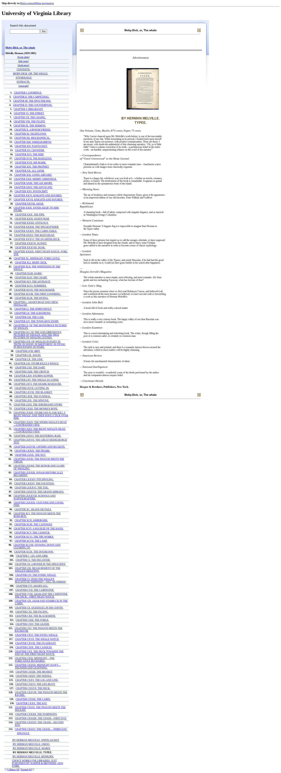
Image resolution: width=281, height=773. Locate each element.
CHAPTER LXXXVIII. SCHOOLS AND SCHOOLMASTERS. (35, 497)
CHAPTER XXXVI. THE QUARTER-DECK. (37, 239)
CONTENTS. (23, 69)
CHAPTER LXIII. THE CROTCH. (32, 371)
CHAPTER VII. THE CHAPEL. (30, 117)
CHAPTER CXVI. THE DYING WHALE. (36, 635)
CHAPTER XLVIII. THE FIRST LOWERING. (37, 294)
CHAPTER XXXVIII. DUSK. (30, 247)
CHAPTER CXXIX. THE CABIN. (33, 699)
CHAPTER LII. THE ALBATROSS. (32, 313)
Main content (27, 3)
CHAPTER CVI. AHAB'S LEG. (32, 586)
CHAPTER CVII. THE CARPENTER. (34, 590)
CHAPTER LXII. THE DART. (30, 367)
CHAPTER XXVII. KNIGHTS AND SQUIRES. (38, 199)
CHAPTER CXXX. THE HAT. (31, 703)
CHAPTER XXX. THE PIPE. (30, 214)
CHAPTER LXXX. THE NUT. (30, 455)
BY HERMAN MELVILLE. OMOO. (31, 744)
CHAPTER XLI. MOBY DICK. (31, 262)
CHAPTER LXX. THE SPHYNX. (32, 400)
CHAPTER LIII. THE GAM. (29, 317)
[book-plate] (23, 57)
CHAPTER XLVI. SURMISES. (31, 286)
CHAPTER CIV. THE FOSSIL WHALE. (35, 575)
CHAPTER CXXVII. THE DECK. (33, 688)
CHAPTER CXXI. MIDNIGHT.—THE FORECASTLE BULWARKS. (35, 659)
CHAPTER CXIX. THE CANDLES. (33, 647)
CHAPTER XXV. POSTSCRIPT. (31, 191)
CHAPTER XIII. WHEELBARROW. (33, 142)
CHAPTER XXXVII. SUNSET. (31, 243)
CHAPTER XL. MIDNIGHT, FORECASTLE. (37, 258)
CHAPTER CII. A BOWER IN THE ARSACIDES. (40, 564)
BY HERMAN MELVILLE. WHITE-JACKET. (35, 740)
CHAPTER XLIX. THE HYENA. (32, 298)
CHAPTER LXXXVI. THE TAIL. (32, 487)
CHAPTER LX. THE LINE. (29, 359)
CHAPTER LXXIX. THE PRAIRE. (32, 451)
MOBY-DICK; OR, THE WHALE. (30, 73)
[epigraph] (24, 86)
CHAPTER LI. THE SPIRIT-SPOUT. (33, 309)
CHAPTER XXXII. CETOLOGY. (32, 223)
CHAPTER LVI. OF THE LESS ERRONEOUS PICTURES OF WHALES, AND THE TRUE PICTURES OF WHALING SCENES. (37, 335)
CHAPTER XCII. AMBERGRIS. (31, 520)
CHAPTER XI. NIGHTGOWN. (31, 134)
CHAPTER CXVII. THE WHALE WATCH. (37, 639)
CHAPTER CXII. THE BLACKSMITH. (35, 616)
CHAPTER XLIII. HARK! (28, 273)
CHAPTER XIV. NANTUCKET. (31, 146)
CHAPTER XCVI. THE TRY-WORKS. (34, 537)
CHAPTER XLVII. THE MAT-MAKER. (34, 290)
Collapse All (13, 769)
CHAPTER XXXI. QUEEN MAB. (32, 219)
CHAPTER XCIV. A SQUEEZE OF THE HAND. (39, 528)
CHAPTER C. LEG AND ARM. (32, 556)
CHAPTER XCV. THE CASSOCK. (32, 532)
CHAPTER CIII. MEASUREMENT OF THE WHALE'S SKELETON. (37, 569)
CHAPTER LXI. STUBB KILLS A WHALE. (36, 363)
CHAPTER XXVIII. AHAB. (29, 204)
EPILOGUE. (23, 733)
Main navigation (44, 3)
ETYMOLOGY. (24, 77)
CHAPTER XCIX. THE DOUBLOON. (34, 552)
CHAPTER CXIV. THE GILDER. (33, 624)
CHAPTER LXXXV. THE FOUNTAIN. (34, 483)
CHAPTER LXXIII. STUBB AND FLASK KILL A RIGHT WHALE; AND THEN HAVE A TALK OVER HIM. (41, 416)
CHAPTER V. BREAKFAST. (28, 109)
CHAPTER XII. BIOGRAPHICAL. (32, 138)
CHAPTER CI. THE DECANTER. (33, 560)
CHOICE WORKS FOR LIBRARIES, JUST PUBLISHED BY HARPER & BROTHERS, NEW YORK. (37, 763)
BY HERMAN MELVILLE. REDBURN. (33, 756)
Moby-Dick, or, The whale (20, 47)
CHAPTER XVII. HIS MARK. (30, 162)
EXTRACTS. (23, 82)
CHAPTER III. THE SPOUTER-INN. (32, 101)
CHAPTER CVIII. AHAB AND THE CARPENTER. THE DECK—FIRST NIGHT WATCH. (41, 595)
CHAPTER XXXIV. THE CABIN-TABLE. (35, 231)
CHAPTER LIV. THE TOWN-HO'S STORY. (36, 321)
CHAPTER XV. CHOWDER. (30, 150)
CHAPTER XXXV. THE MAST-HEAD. (34, 235)
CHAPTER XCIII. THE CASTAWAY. (33, 524)
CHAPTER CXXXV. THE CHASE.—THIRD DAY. (41, 729)
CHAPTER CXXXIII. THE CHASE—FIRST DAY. (41, 718)
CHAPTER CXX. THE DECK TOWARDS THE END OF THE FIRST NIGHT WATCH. (39, 653)
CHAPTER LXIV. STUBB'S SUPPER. (33, 376)
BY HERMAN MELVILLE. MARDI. (32, 748)
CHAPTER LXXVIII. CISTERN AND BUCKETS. (39, 447)
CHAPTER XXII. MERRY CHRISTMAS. (35, 179)
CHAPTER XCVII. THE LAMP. (31, 541)
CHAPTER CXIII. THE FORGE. (32, 620)
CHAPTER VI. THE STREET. (29, 113)
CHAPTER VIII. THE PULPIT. (29, 121)
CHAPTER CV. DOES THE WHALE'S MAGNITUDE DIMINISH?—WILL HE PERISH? (40, 580)
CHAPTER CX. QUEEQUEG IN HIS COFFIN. (39, 607)
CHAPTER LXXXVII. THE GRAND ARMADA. (39, 492)
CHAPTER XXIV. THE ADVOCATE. (33, 187)
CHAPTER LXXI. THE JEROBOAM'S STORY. (38, 404)
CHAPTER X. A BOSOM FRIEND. (32, 129)
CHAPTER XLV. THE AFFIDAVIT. (32, 281)
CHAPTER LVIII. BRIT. (28, 351)
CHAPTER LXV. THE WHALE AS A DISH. (36, 380)
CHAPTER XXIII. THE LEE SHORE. (33, 183)
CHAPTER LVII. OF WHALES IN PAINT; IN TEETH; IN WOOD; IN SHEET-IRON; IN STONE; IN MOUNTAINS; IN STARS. (40, 344)
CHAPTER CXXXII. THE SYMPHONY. (36, 714)
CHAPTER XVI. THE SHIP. (29, 154)
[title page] (23, 61)
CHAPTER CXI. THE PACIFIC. (31, 612)
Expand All (26, 769)
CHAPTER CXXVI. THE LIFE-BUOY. (35, 684)
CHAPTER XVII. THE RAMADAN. (33, 158)
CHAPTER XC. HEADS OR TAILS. (33, 509)
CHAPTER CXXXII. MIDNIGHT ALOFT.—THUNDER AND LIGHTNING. (38, 666)
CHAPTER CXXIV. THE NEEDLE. (34, 676)
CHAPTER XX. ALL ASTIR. (30, 171)
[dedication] (23, 65)
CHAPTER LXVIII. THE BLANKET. (33, 392)
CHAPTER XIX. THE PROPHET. (32, 166)
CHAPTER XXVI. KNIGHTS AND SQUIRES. (38, 195)
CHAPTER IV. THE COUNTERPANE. (32, 105)
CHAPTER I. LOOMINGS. (28, 92)
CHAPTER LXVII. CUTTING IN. (32, 388)
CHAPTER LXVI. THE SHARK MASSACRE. (38, 384)
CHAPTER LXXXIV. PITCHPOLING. (34, 479)
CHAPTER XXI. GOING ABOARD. (33, 175)
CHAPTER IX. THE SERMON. (30, 125)
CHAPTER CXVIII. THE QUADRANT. (35, 643)
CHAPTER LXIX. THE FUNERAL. (32, 396)
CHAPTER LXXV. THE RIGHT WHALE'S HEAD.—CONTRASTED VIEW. (40, 430)
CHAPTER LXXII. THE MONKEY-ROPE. (36, 408)
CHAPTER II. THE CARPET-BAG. (31, 97)
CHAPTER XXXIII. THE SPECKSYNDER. (36, 227)
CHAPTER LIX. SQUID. (28, 355)
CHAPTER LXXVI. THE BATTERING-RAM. (37, 436)
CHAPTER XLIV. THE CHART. (31, 277)
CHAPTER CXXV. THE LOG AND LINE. (36, 680)
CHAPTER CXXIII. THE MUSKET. (34, 672)
